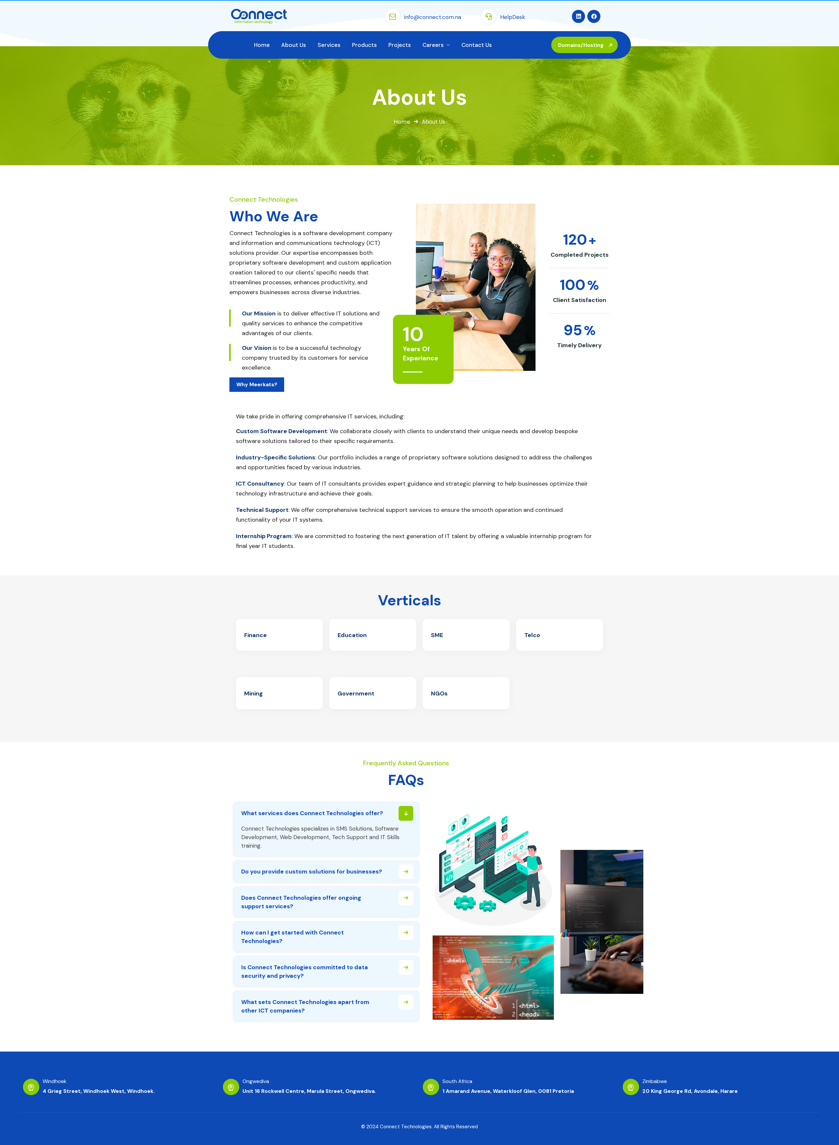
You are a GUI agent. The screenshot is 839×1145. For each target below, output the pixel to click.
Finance (255, 635)
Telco (532, 635)
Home (402, 122)
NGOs (439, 693)
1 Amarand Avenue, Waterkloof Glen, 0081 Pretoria (508, 1091)
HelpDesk (512, 17)
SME (437, 635)
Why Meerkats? (256, 384)
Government (356, 693)
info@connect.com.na (432, 17)
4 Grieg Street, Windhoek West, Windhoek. (99, 1091)
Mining (253, 693)
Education (352, 635)
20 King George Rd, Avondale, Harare (690, 1091)
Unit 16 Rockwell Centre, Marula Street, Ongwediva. (309, 1091)
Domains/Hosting (581, 45)
